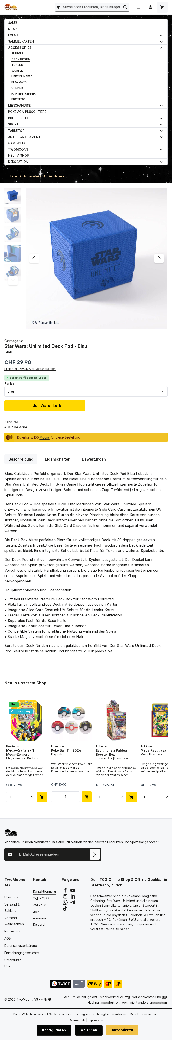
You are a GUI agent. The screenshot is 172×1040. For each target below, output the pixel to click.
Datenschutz (77, 1020)
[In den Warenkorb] (42, 796)
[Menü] (138, 7)
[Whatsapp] (66, 904)
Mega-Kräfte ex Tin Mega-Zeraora (21, 752)
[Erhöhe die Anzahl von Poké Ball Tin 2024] (75, 796)
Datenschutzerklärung (20, 945)
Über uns (11, 897)
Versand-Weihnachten (14, 921)
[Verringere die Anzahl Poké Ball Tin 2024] (55, 796)
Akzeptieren (122, 1030)
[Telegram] (72, 904)
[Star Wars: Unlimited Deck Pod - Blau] (96, 258)
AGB (7, 938)
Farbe (9, 383)
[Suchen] (125, 7)
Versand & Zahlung (12, 907)
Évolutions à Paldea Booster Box (111, 752)
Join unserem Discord (39, 918)
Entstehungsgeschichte (21, 953)
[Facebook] (66, 891)
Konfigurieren (54, 1030)
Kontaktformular (44, 891)
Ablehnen (89, 1030)
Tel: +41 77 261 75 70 (41, 902)
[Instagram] (66, 897)
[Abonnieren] (95, 854)
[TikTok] (65, 910)
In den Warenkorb (44, 405)
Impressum (12, 931)
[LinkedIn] (72, 897)
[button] (161, 35)
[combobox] (92, 7)
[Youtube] (72, 891)
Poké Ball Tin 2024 (66, 750)
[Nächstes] (159, 258)
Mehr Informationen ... (144, 1014)
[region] (86, 258)
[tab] (20, 459)
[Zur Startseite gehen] (10, 7)
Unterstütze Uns (13, 963)
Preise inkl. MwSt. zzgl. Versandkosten (30, 368)
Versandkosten (143, 997)
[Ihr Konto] (150, 7)
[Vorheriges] (34, 258)
